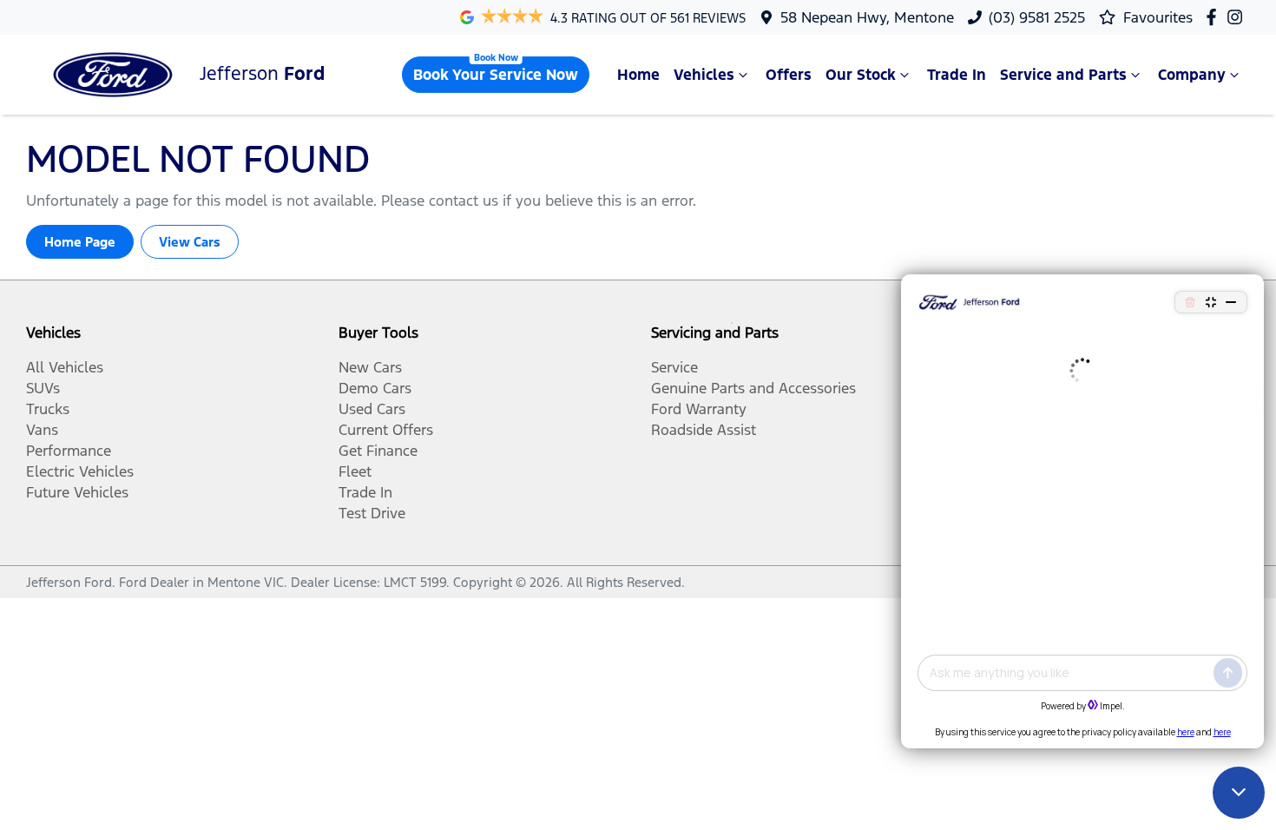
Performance (68, 450)
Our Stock (860, 74)
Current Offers (386, 429)
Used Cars (372, 408)
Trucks (47, 408)
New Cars (370, 367)
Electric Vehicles (80, 471)
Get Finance (378, 450)
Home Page (79, 242)
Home (638, 74)
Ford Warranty (699, 408)
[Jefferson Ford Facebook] (1215, 17)
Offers (789, 74)
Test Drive (372, 513)
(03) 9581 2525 (1037, 17)
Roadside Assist (703, 429)
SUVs (43, 388)
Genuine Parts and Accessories (753, 388)
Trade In (956, 74)
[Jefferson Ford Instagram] (1238, 17)
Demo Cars (375, 388)
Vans (42, 429)
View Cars (189, 242)
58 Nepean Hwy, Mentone (867, 17)
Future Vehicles (77, 492)
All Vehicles (64, 367)
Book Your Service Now (495, 74)
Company (1192, 74)
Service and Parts (1063, 74)
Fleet (355, 471)
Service (674, 367)
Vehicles (704, 74)
